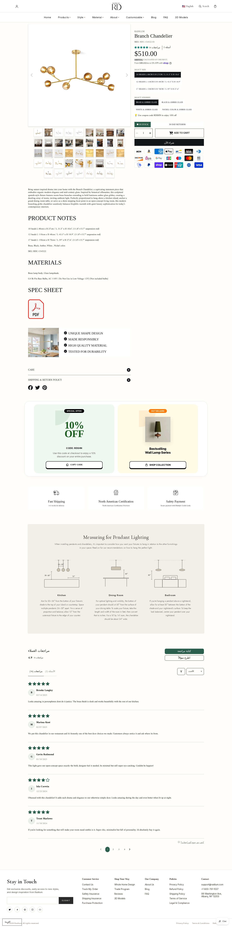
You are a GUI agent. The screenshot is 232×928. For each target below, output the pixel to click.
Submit (66, 900)
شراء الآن (169, 143)
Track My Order (90, 889)
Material (98, 17)
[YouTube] (40, 909)
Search (206, 6)
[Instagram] (32, 909)
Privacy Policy (177, 884)
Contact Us (87, 884)
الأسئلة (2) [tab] (50, 671)
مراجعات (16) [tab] (35, 671)
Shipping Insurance (91, 898)
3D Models (181, 17)
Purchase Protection (92, 903)
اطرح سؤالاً (184, 658)
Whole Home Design (124, 884)
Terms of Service (178, 898)
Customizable (135, 17)
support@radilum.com (212, 884)
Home (47, 17)
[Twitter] (9, 909)
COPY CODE (76, 465)
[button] (141, 48)
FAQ (165, 17)
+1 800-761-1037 (210, 889)
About (114, 17)
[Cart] (215, 6)
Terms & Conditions (200, 923)
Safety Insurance (90, 894)
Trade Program (121, 889)
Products (64, 17)
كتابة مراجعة (184, 651)
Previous (32, 75)
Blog (153, 17)
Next (126, 75)
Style (81, 17)
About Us (149, 884)
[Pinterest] (24, 909)
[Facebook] (17, 909)
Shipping (138, 60)
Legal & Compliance (180, 903)
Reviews (118, 894)
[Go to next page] (130, 849)
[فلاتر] (181, 671)
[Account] (17, 6)
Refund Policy (176, 889)
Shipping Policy (177, 894)
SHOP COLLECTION (160, 464)
